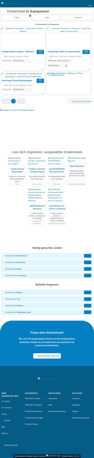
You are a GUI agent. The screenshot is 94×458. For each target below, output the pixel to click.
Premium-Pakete (31, 424)
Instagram (76, 405)
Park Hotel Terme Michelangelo (17, 80)
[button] (5, 101)
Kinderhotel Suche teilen (81, 101)
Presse (4, 414)
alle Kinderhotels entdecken (48, 356)
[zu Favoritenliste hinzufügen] (3, 30)
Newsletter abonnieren (80, 418)
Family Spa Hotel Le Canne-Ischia (64, 51)
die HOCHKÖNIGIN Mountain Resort (57, 170)
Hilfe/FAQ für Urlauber (33, 405)
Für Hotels (5, 401)
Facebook (76, 398)
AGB (50, 405)
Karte (47, 17)
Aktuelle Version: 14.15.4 (70, 456)
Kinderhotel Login (11, 445)
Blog (3, 427)
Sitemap (4, 433)
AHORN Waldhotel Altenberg (37, 207)
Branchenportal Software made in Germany (29, 456)
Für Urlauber (6, 408)
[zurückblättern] (7, 38)
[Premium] (89, 154)
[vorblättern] (39, 38)
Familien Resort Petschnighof (17, 170)
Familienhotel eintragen (34, 418)
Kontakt (7, 421)
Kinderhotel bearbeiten (34, 411)
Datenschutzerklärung (56, 411)
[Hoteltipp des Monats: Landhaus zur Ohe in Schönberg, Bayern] (69, 75)
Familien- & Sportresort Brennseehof (37, 170)
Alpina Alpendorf (77, 166)
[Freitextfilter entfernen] (82, 3)
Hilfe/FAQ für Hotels (32, 398)
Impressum (52, 398)
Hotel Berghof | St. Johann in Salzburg (57, 207)
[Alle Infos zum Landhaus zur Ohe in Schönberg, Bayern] (47, 125)
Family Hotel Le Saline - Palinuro (18, 51)
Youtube (75, 411)
